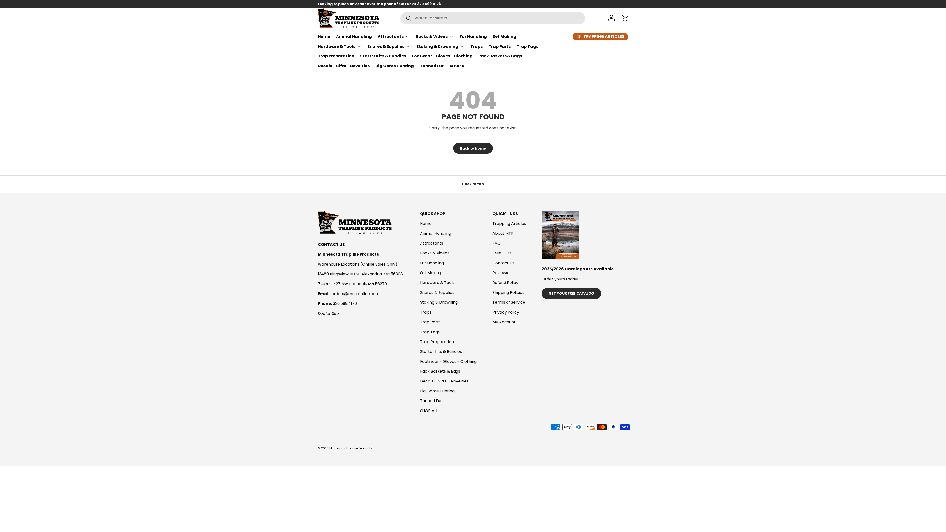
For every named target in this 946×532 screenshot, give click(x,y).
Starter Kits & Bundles (383, 56)
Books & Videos (432, 36)
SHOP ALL (459, 66)
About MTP (503, 233)
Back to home (473, 148)
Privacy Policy (505, 312)
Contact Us (503, 263)
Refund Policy (505, 282)
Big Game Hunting (394, 66)
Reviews (500, 273)
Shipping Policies (508, 292)
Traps (476, 46)
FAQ (496, 243)
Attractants (391, 36)
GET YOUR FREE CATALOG (571, 293)
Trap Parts (500, 46)
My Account (504, 322)
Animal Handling (354, 36)
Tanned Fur (432, 66)
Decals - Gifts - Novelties (344, 66)
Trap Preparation (336, 56)
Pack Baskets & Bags (500, 56)
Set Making (504, 36)
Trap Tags (527, 46)
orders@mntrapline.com (355, 294)
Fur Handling (473, 36)
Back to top (473, 184)
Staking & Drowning (437, 46)
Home (324, 36)
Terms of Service (508, 302)
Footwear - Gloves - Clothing (442, 56)
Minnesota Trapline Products (350, 448)
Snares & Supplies (385, 46)
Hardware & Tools (336, 46)
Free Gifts (501, 253)
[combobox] (492, 18)
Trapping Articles (509, 223)
